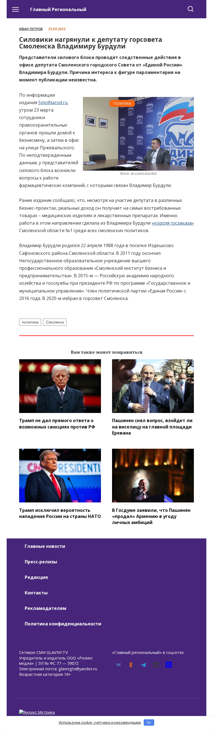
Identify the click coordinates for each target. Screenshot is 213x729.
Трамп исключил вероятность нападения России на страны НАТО (60, 513)
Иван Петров (31, 29)
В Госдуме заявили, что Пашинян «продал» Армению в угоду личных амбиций (151, 516)
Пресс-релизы (41, 562)
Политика (122, 103)
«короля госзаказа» (173, 223)
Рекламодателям (45, 608)
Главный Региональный (58, 9)
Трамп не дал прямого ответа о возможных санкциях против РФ (57, 423)
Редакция (36, 577)
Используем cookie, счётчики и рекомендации (100, 722)
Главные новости (45, 546)
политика (30, 322)
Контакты (36, 593)
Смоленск (55, 322)
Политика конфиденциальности (63, 624)
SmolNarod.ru (52, 102)
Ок (148, 722)
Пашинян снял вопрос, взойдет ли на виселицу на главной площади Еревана (152, 426)
